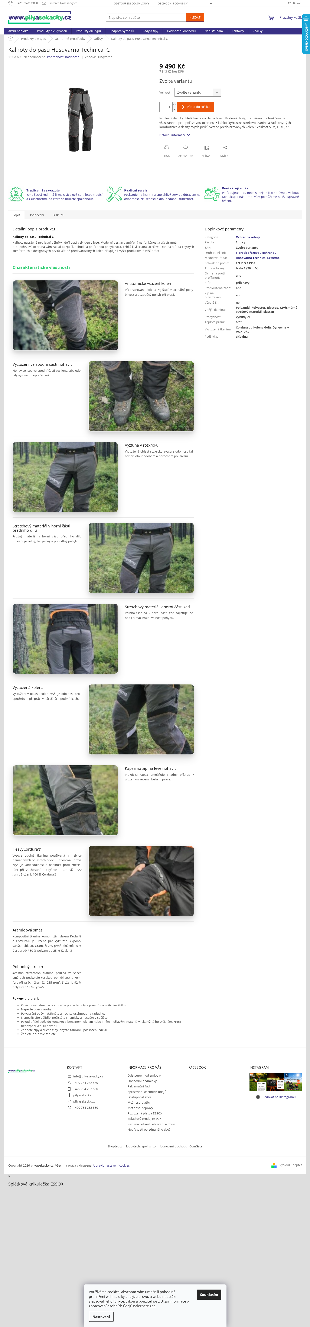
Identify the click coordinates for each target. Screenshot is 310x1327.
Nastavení (101, 1316)
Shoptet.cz (115, 1146)
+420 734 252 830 (85, 1083)
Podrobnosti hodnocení (63, 57)
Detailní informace (172, 135)
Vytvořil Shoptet (291, 1165)
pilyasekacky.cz (84, 1095)
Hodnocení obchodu (173, 1146)
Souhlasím (209, 1294)
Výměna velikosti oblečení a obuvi (152, 1124)
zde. (153, 1306)
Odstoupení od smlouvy (131, 3)
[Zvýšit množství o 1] (174, 104)
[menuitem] (18, 31)
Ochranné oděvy (248, 237)
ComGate (195, 1146)
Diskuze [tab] (58, 215)
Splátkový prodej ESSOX (144, 1119)
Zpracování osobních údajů (147, 1092)
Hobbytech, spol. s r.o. (140, 1146)
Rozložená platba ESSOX (145, 1113)
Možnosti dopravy (140, 1108)
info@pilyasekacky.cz (88, 1076)
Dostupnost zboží (140, 1097)
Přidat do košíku (198, 107)
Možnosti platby (139, 1102)
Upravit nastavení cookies (111, 1165)
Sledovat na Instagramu (279, 1097)
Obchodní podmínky (172, 3)
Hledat (194, 17)
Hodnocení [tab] (36, 215)
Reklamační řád (139, 1086)
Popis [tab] (16, 215)
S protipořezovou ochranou (256, 253)
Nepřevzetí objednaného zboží (149, 1129)
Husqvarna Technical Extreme (258, 258)
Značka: (98, 57)
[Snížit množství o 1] (174, 109)
